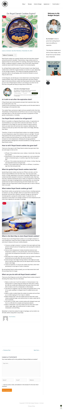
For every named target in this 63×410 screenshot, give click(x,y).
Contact (42, 403)
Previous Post (6, 350)
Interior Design (38, 4)
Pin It (5, 16)
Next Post (37, 350)
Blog (23, 4)
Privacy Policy (31, 406)
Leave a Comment (6, 50)
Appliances (46, 4)
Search (48, 80)
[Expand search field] (48, 83)
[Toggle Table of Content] (15, 55)
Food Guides (56, 4)
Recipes (30, 4)
